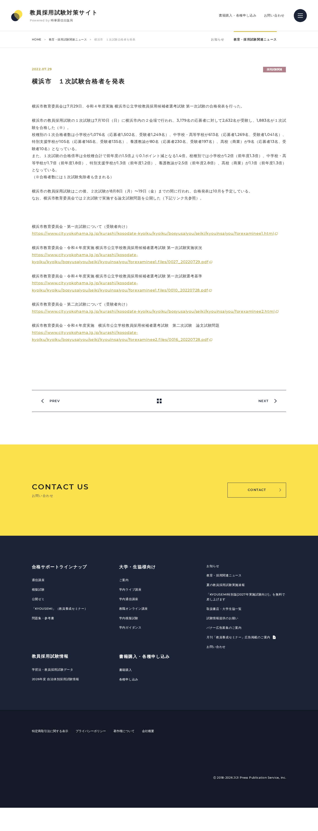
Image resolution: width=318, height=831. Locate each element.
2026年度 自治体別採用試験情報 (55, 679)
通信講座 (38, 580)
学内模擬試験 (128, 618)
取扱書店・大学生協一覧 (224, 609)
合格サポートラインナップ (59, 566)
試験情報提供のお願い (222, 618)
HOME (36, 39)
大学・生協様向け (137, 566)
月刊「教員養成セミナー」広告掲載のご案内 (238, 637)
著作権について (124, 731)
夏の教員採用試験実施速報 (225, 585)
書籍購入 (125, 670)
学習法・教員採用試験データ (52, 669)
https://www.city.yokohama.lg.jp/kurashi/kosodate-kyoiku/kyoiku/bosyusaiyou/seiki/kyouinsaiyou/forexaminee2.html (153, 311)
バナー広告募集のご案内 (224, 627)
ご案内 (124, 580)
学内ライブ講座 (130, 589)
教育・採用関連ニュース (224, 575)
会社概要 (148, 731)
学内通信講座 (128, 599)
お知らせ (217, 39)
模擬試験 (38, 589)
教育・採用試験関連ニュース (68, 39)
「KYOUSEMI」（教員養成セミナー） (60, 608)
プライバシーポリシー (91, 731)
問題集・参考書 (43, 618)
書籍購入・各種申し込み (238, 15)
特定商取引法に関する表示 (50, 731)
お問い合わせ (274, 15)
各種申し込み (128, 679)
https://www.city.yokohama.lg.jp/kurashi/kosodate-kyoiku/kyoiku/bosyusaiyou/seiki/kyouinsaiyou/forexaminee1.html (153, 233)
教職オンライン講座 (133, 608)
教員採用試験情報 (50, 656)
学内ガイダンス (130, 627)
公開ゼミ (38, 599)
